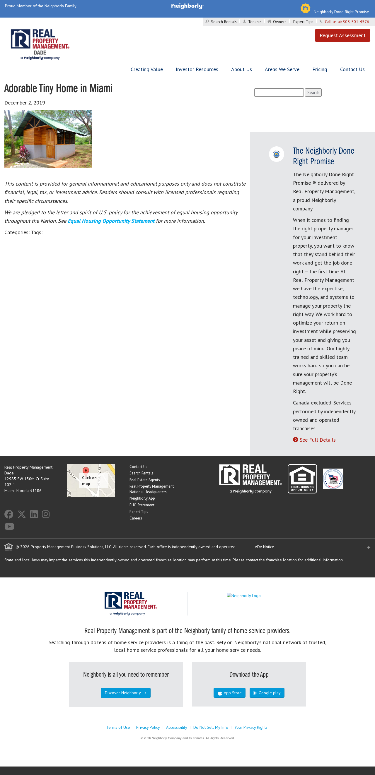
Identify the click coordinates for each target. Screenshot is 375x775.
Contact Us (352, 69)
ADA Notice (264, 546)
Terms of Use (118, 727)
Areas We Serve (282, 69)
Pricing (319, 69)
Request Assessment (343, 35)
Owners (280, 21)
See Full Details (318, 439)
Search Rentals (224, 21)
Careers (135, 518)
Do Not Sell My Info (210, 727)
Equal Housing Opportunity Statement (112, 220)
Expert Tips (303, 21)
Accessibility (176, 727)
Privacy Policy (148, 727)
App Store (232, 692)
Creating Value (147, 69)
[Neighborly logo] (187, 5)
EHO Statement (141, 505)
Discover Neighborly (123, 692)
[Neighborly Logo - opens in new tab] (261, 595)
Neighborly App (142, 498)
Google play (269, 692)
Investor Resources (197, 69)
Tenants (255, 21)
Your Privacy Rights (250, 727)
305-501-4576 (356, 21)
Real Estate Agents (144, 479)
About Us (241, 69)
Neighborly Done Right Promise (341, 11)
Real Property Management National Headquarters (151, 489)
